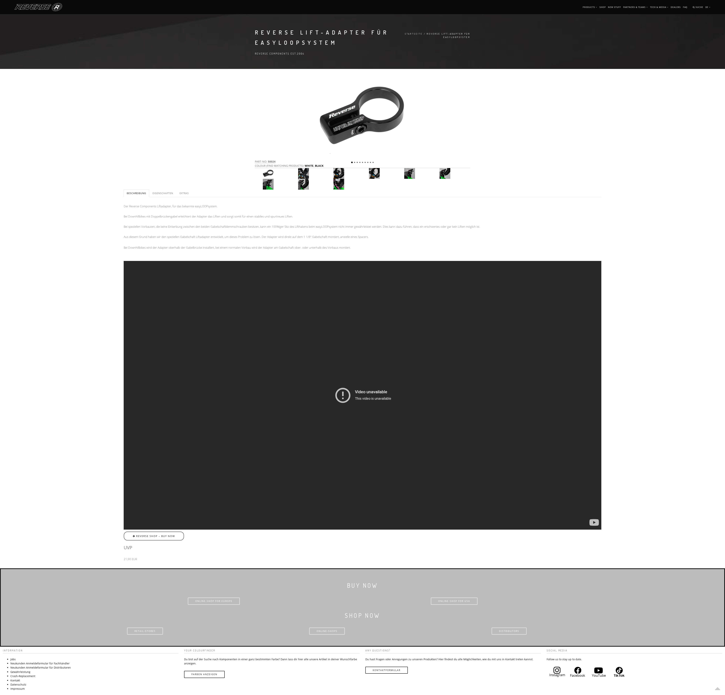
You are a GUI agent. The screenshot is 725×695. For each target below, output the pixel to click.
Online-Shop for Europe (213, 601)
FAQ (685, 7)
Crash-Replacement (22, 676)
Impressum (17, 688)
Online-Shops (327, 631)
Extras (184, 193)
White (309, 165)
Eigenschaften (163, 193)
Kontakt (15, 680)
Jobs (13, 659)
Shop (602, 7)
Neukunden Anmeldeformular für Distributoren (40, 667)
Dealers (675, 7)
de (707, 7)
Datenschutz (18, 684)
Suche (699, 7)
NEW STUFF (614, 7)
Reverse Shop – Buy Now (155, 536)
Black (319, 165)
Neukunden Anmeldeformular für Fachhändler (40, 663)
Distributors (509, 631)
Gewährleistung (20, 672)
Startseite (414, 33)
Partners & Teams (634, 7)
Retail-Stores (145, 631)
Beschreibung (136, 193)
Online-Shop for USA (454, 601)
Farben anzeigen (204, 674)
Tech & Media (658, 7)
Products (589, 7)
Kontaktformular (386, 670)
